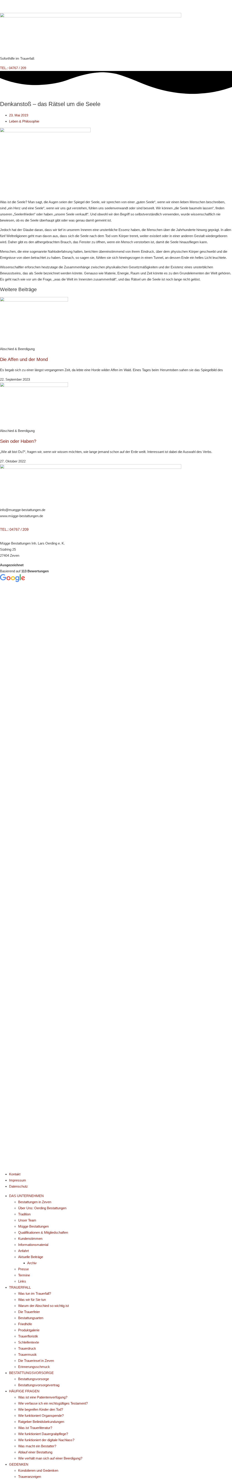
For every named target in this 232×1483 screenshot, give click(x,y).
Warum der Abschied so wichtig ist (43, 1306)
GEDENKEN (18, 1464)
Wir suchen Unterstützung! (116, 6)
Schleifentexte (28, 1342)
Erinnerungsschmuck (34, 1367)
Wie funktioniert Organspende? (41, 1415)
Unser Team (27, 1220)
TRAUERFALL (20, 1287)
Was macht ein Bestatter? (37, 1446)
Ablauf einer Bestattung (35, 1452)
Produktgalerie (28, 1330)
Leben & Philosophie (24, 121)
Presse (23, 1269)
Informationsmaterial (33, 1245)
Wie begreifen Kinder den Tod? (40, 1409)
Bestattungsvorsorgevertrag (38, 1385)
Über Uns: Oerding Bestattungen (42, 1208)
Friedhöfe (25, 1324)
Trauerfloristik (28, 1336)
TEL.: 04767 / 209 (14, 529)
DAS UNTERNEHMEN (26, 1196)
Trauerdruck (27, 1348)
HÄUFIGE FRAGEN (24, 1391)
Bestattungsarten (30, 1318)
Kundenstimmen (30, 1238)
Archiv (32, 1263)
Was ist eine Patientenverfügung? (42, 1397)
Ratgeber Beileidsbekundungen (41, 1422)
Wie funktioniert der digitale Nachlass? (46, 1440)
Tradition (24, 1214)
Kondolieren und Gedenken (38, 1470)
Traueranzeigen (29, 1476)
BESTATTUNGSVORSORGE (31, 1373)
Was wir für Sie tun (32, 1299)
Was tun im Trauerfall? (34, 1293)
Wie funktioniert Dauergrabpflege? (43, 1434)
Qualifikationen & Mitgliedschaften (43, 1232)
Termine (24, 1275)
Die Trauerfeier (29, 1312)
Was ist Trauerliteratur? (35, 1428)
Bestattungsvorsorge (33, 1379)
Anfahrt (23, 1251)
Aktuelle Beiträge (30, 1257)
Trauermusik (27, 1354)
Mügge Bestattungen (33, 1226)
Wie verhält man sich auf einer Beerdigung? (50, 1458)
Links (22, 1281)
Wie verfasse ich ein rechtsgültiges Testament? (53, 1403)
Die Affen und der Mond (24, 359)
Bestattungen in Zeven (34, 1202)
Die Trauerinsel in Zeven (36, 1361)
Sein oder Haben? (18, 441)
